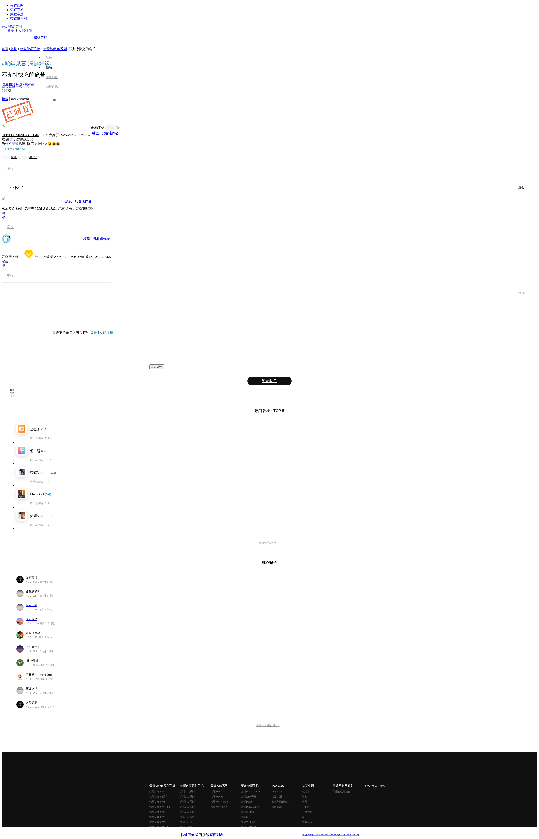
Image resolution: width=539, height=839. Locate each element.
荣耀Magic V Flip (159, 827)
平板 (304, 796)
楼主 (95, 133)
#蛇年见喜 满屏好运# (27, 63)
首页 (49, 48)
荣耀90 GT (186, 821)
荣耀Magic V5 (157, 801)
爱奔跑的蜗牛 (12, 257)
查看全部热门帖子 (268, 725)
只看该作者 (110, 133)
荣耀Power (247, 801)
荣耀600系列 (187, 791)
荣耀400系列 (187, 801)
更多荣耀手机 (30, 49)
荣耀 (15, 144)
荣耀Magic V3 (157, 816)
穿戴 (304, 801)
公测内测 (277, 796)
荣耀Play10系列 (250, 806)
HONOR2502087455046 (20, 135)
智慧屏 (306, 806)
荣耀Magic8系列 (158, 796)
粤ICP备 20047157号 (347, 834)
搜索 (5, 99)
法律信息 (255, 831)
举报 (10, 168)
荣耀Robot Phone (251, 791)
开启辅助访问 (12, 26)
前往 (119, 127)
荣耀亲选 (17, 14)
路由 (304, 816)
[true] (54, 100)
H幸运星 (8, 208)
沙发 (68, 201)
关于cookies (243, 831)
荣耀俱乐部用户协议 (192, 831)
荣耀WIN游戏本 (219, 806)
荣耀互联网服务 (341, 791)
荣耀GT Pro (247, 811)
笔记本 (306, 791)
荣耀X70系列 (248, 827)
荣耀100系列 (187, 816)
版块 (13, 49)
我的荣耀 (277, 806)
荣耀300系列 (187, 806)
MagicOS (277, 791)
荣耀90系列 (186, 827)
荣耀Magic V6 (157, 791)
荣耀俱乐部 (18, 18)
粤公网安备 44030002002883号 (319, 834)
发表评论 (156, 366)
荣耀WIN (215, 791)
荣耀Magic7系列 (158, 811)
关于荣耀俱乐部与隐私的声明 (220, 831)
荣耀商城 (17, 10)
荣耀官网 (17, 5)
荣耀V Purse (248, 821)
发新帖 (521, 293)
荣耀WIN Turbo (219, 801)
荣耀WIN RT (217, 796)
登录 (11, 31)
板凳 (86, 239)
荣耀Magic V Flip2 (159, 806)
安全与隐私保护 (280, 801)
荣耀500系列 (187, 796)
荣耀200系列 (187, 811)
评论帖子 (269, 381)
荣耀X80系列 (248, 796)
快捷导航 (40, 37)
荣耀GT (245, 816)
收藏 (14, 157)
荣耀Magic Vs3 (158, 821)
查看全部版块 (268, 543)
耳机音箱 (307, 811)
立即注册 (25, 31)
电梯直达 (98, 127)
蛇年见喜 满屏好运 (15, 149)
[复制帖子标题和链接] (18, 84)
